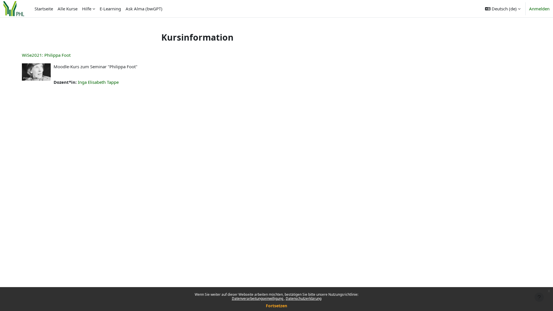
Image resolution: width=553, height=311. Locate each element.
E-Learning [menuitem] (110, 9)
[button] (502, 8)
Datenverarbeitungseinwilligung (258, 298)
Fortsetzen (276, 305)
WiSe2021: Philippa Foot (46, 55)
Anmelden (539, 9)
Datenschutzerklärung (303, 298)
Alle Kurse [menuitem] (67, 9)
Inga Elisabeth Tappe (98, 82)
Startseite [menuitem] (44, 9)
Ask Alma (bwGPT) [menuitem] (144, 9)
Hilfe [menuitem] (86, 9)
